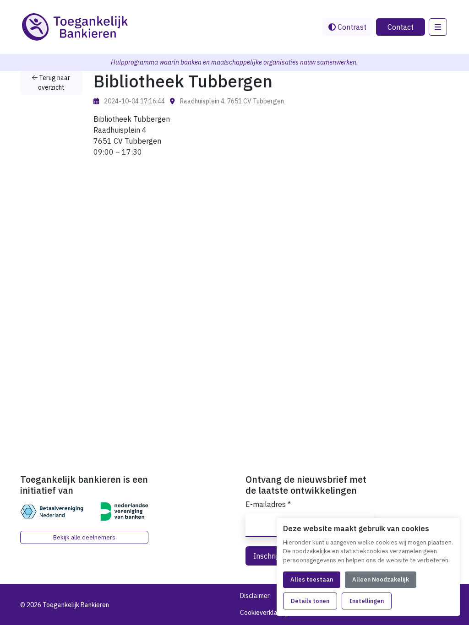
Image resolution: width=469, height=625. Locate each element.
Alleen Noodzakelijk (380, 579)
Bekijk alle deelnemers (84, 537)
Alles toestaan (311, 579)
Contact (400, 27)
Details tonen (310, 601)
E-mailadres (268, 504)
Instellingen (366, 601)
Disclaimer (255, 596)
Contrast (351, 27)
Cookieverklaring (264, 613)
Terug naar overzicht (54, 83)
